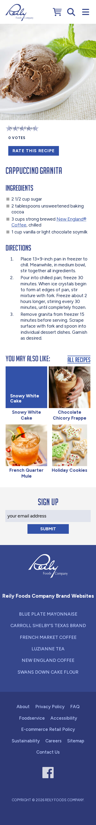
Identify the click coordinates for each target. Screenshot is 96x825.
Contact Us (48, 752)
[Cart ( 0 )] (57, 12)
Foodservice (32, 718)
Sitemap (75, 740)
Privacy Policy (50, 706)
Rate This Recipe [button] (34, 150)
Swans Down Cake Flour (48, 672)
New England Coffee (48, 660)
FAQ (74, 706)
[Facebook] (48, 772)
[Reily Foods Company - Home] (19, 12)
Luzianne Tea (48, 648)
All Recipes (78, 359)
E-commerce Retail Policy (48, 729)
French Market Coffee (48, 637)
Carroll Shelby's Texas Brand (48, 625)
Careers (53, 740)
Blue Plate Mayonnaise (48, 614)
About (23, 706)
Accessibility (63, 718)
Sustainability (26, 740)
